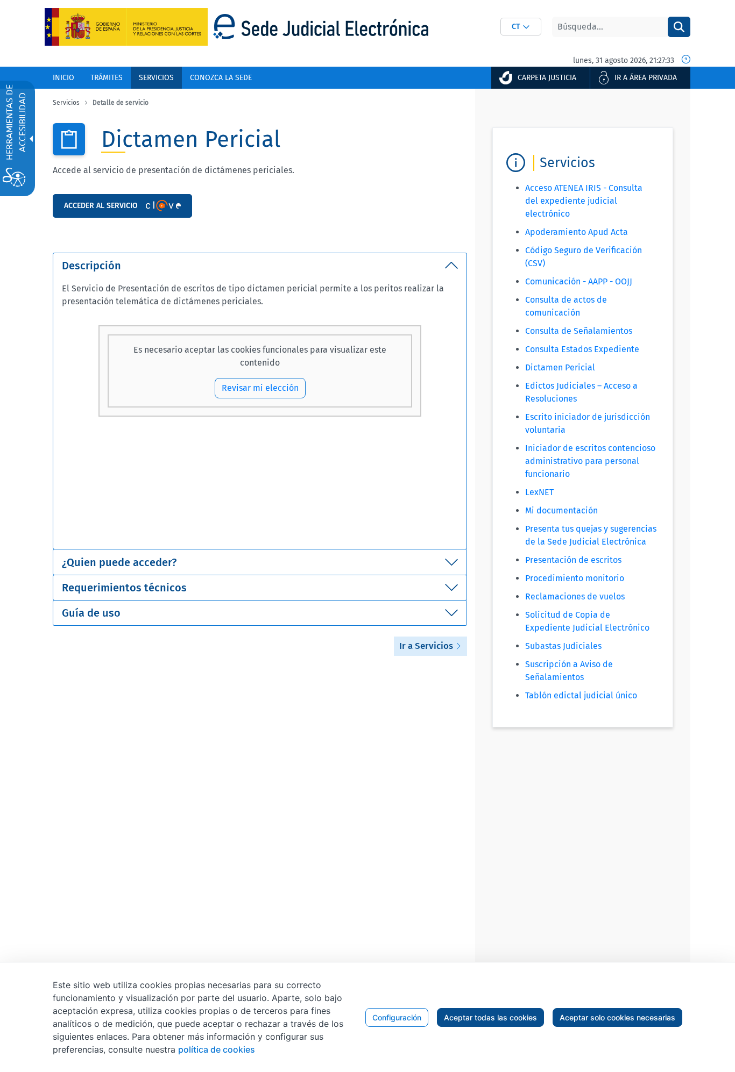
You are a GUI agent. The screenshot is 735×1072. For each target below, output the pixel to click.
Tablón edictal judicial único (581, 695)
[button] (520, 26)
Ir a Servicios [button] (427, 646)
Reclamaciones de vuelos (575, 596)
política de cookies (216, 1049)
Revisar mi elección (260, 388)
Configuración (396, 1017)
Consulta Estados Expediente (582, 349)
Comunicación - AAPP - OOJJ (578, 281)
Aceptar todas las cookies (490, 1017)
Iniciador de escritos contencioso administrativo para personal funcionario (590, 461)
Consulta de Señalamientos (578, 331)
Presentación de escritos (573, 560)
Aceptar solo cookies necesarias (617, 1017)
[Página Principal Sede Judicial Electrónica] (320, 26)
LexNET (539, 492)
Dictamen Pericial (560, 367)
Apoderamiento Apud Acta (576, 232)
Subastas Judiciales (563, 646)
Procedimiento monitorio (574, 578)
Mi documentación (561, 510)
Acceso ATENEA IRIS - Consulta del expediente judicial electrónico (583, 201)
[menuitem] (63, 78)
